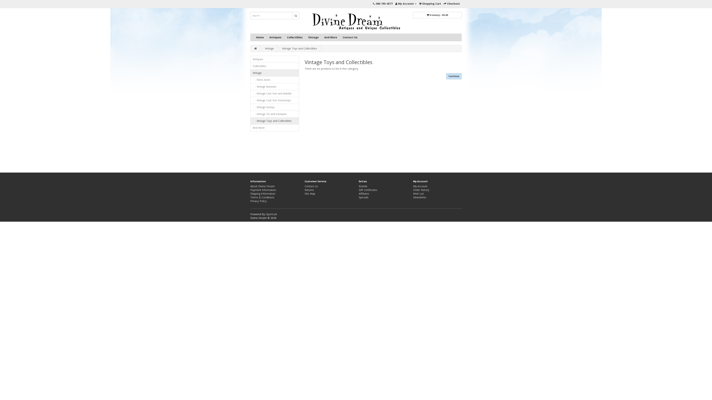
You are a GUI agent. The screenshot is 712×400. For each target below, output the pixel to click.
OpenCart (271, 214)
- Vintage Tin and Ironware (270, 114)
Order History (421, 190)
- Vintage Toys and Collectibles (272, 121)
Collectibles (295, 37)
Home (260, 37)
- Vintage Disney (263, 107)
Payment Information (263, 190)
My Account (420, 186)
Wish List (418, 193)
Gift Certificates (368, 190)
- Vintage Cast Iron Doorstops (272, 100)
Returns (309, 190)
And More (330, 37)
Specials (363, 197)
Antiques (275, 37)
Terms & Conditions (262, 197)
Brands (363, 186)
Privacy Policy (258, 201)
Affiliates (364, 193)
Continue (454, 76)
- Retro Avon (261, 79)
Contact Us (350, 37)
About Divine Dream (262, 186)
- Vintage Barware (264, 86)
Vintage (313, 37)
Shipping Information (262, 193)
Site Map (310, 193)
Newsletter (419, 197)
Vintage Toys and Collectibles (299, 48)
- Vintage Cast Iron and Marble (272, 93)
